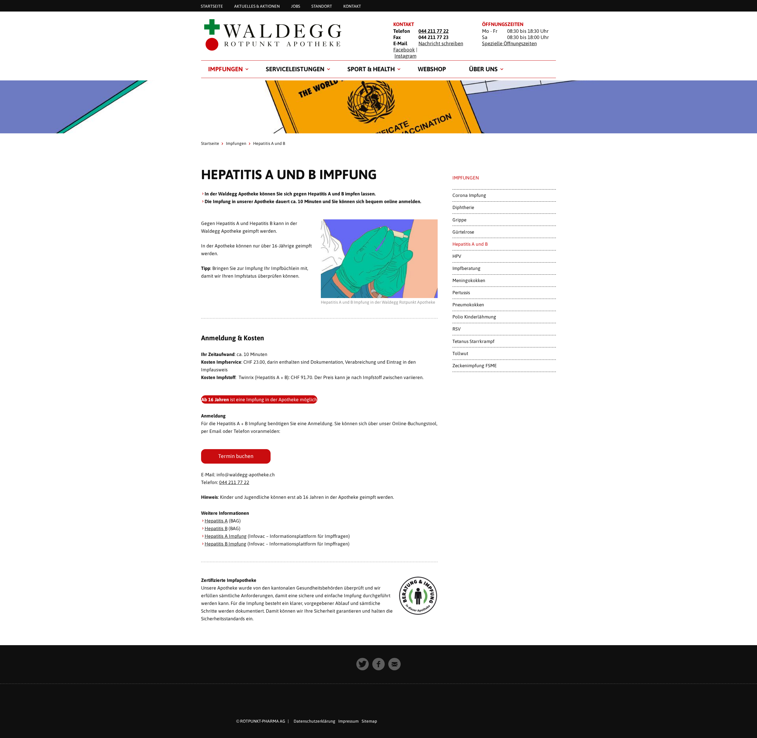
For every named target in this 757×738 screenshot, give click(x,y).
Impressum (348, 721)
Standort (321, 6)
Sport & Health (371, 68)
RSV (456, 328)
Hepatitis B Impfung (225, 543)
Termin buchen (235, 456)
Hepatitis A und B (470, 244)
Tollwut (460, 353)
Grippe (459, 219)
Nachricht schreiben (440, 43)
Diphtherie (463, 207)
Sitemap (369, 721)
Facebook (404, 50)
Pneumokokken (468, 304)
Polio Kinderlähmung (474, 316)
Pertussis (461, 292)
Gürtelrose (463, 231)
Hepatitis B (216, 528)
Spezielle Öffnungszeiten (509, 43)
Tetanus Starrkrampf (473, 341)
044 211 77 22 (433, 31)
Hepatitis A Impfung (226, 536)
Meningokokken (468, 280)
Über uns (483, 68)
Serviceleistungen (295, 68)
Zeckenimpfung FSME (474, 365)
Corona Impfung (469, 195)
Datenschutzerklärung (314, 721)
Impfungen (225, 68)
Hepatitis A (216, 520)
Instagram (405, 56)
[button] (362, 664)
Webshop (432, 68)
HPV (456, 256)
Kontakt (352, 6)
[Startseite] (289, 34)
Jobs (295, 6)
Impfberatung (466, 268)
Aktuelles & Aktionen (257, 6)
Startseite (212, 6)
